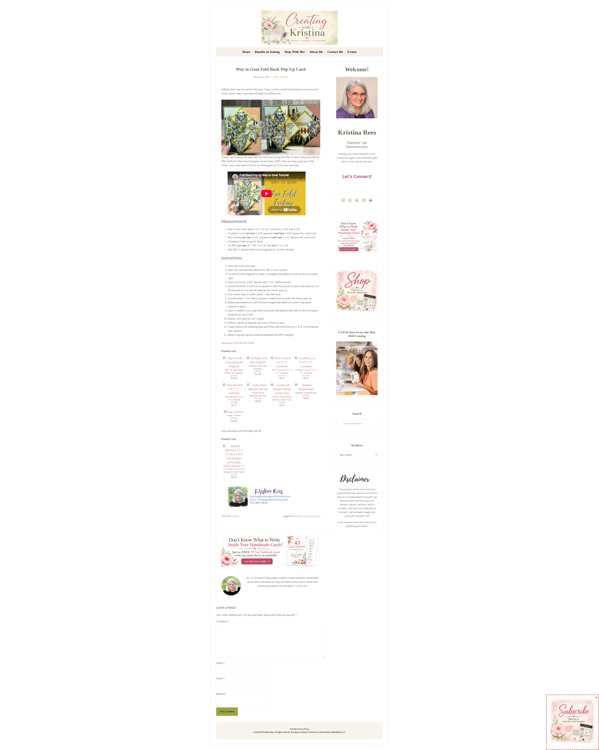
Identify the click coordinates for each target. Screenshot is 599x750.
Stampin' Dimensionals (306, 392)
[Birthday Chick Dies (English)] (258, 362)
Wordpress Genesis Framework (304, 732)
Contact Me (301, 586)
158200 (258, 371)
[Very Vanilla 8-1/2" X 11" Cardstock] (234, 393)
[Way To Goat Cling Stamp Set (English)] (234, 366)
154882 (282, 402)
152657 (234, 375)
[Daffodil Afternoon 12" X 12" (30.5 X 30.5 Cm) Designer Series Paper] (234, 462)
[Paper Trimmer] (234, 411)
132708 (258, 398)
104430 (306, 395)
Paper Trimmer (234, 415)
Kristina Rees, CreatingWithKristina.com (299, 28)
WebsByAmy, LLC (338, 732)
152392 (234, 418)
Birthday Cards (301, 516)
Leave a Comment (280, 77)
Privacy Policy (303, 729)
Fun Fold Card (314, 516)
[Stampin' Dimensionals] (306, 389)
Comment (222, 621)
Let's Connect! (357, 176)
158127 (234, 475)
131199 (306, 375)
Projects (235, 516)
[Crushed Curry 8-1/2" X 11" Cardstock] (306, 366)
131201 (282, 375)
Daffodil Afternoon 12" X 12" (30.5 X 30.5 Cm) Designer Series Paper (234, 469)
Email (220, 678)
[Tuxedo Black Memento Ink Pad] (258, 389)
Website (220, 693)
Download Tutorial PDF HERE (237, 343)
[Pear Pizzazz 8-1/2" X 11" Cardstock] (282, 366)
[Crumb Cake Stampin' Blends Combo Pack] (282, 393)
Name (220, 663)
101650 (234, 402)
